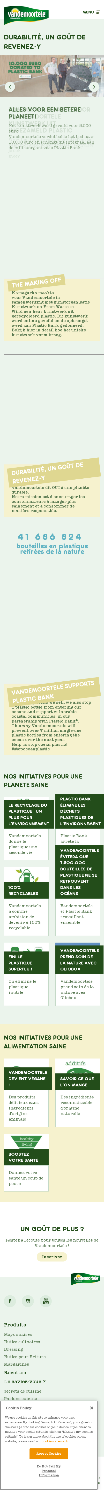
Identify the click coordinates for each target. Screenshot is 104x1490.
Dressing (13, 1349)
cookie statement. (55, 1441)
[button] (94, 87)
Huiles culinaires (22, 1342)
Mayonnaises (18, 1334)
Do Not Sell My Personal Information (49, 1471)
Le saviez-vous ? (25, 1381)
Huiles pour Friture (25, 1357)
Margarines (16, 1364)
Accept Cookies (49, 1453)
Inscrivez (52, 1257)
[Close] (91, 1408)
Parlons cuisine (20, 1398)
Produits (15, 1325)
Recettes (15, 1373)
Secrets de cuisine (22, 1391)
